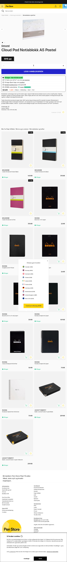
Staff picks (37, 500)
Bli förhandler (5, 503)
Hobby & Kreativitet (39, 489)
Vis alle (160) (37, 514)
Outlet (35, 496)
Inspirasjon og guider (7, 499)
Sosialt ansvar (6, 504)
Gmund (5, 45)
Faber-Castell (37, 509)
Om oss (4, 491)
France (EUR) (28, 284)
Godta (40, 558)
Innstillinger (27, 558)
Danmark (36, 531)
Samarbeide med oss (7, 501)
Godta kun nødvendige (52, 551)
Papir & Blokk (5, 15)
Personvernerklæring (7, 510)
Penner (36, 491)
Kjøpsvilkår (5, 508)
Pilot (35, 505)
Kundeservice (5, 488)
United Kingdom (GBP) (31, 295)
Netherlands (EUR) (30, 291)
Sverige (36, 529)
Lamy (35, 507)
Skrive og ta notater (15, 15)
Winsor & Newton (38, 513)
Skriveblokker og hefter (29, 15)
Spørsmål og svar (6, 490)
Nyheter (36, 498)
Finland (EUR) (28, 277)
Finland (36, 532)
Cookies (4, 512)
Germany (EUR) (29, 288)
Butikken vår (5, 493)
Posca (35, 511)
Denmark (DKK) (29, 274)
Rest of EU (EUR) (29, 298)
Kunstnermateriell (39, 487)
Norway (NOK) (29, 270)
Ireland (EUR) (28, 281)
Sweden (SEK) (29, 267)
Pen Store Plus (6, 497)
